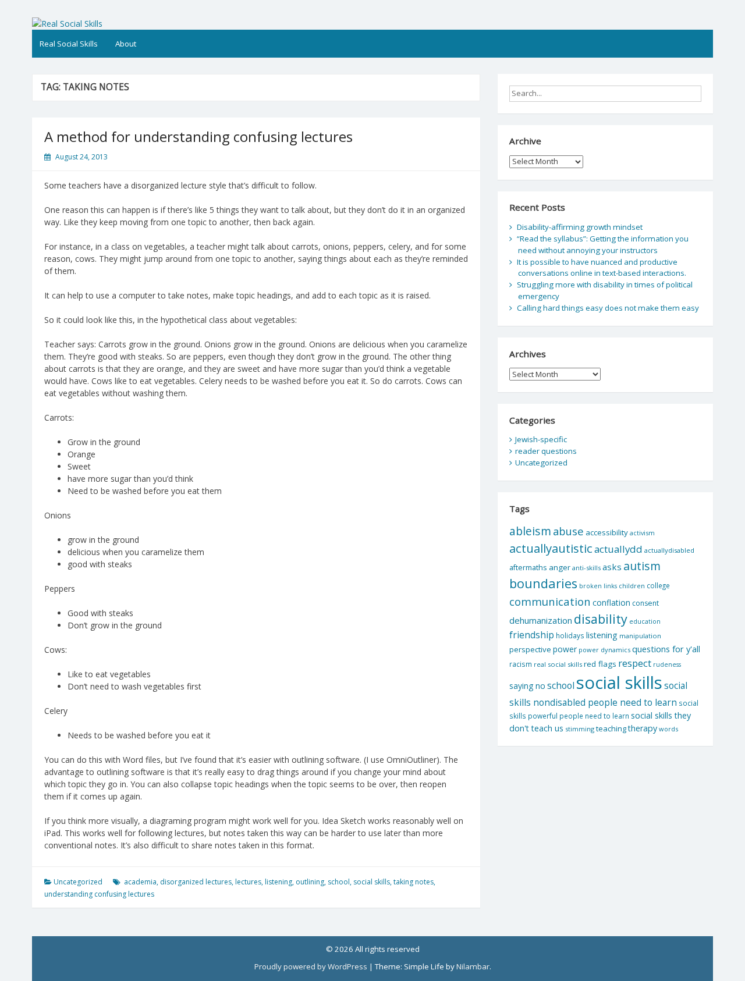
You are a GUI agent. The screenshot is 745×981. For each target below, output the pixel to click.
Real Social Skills (69, 43)
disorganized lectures (196, 882)
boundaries (543, 583)
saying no (527, 685)
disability (600, 618)
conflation (611, 602)
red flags (600, 664)
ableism (530, 531)
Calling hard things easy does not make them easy (608, 308)
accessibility (607, 532)
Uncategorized (78, 882)
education (645, 621)
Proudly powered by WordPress (310, 966)
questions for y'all (666, 649)
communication (550, 601)
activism (642, 532)
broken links (598, 586)
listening (278, 882)
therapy (642, 728)
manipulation (640, 635)
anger (559, 567)
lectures (248, 882)
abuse (568, 531)
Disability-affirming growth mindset (580, 227)
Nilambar (472, 966)
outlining (310, 882)
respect (634, 663)
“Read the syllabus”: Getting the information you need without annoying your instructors (603, 244)
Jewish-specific (541, 439)
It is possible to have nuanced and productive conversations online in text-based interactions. (601, 268)
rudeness (667, 664)
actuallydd (618, 549)
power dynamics (604, 649)
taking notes (413, 882)
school (339, 882)
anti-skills (586, 567)
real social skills (558, 664)
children (632, 585)
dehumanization (540, 620)
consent (645, 603)
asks (612, 567)
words (668, 728)
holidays (570, 635)
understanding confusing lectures (99, 894)
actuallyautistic (551, 548)
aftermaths (528, 567)
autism (642, 566)
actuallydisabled (669, 550)
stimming (579, 728)
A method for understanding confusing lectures (198, 136)
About (125, 43)
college (658, 585)
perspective (530, 649)
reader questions (546, 451)
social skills (371, 882)
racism (520, 664)
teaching (611, 728)
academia (140, 882)
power (565, 649)
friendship (531, 634)
